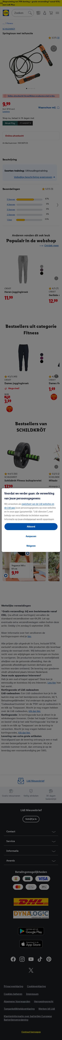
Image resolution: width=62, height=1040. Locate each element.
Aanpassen (31, 536)
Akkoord (31, 526)
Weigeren (31, 545)
